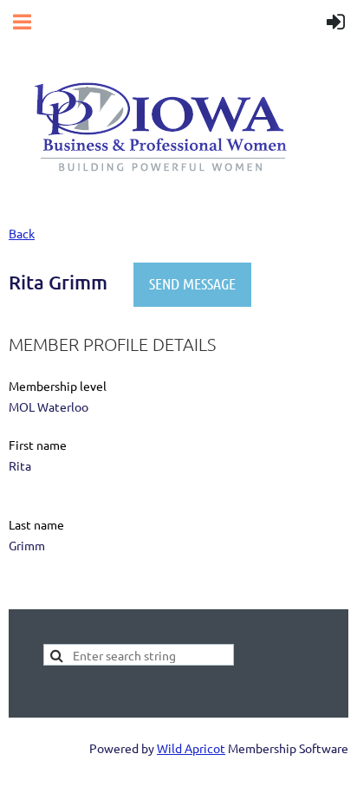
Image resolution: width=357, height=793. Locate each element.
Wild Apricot (191, 748)
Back (22, 233)
